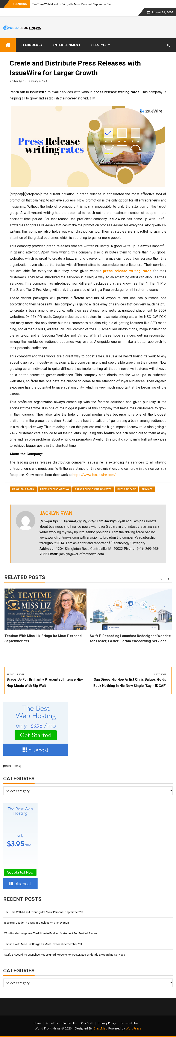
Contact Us (69, 1023)
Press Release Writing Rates (93, 489)
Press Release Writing (54, 489)
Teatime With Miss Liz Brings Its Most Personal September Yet (43, 944)
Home (37, 1023)
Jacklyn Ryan (17, 80)
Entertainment (67, 45)
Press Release (126, 489)
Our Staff (87, 1023)
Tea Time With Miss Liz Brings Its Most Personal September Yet (71, 4)
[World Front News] (8, 45)
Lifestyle (99, 45)
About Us (52, 1023)
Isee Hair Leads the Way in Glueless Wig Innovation (36, 922)
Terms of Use (129, 1023)
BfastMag (100, 1028)
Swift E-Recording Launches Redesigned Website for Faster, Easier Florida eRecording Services (64, 954)
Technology (31, 45)
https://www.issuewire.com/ (94, 475)
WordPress (133, 1028)
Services (147, 489)
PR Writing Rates (23, 489)
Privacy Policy (107, 1023)
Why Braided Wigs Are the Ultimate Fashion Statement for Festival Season (51, 933)
